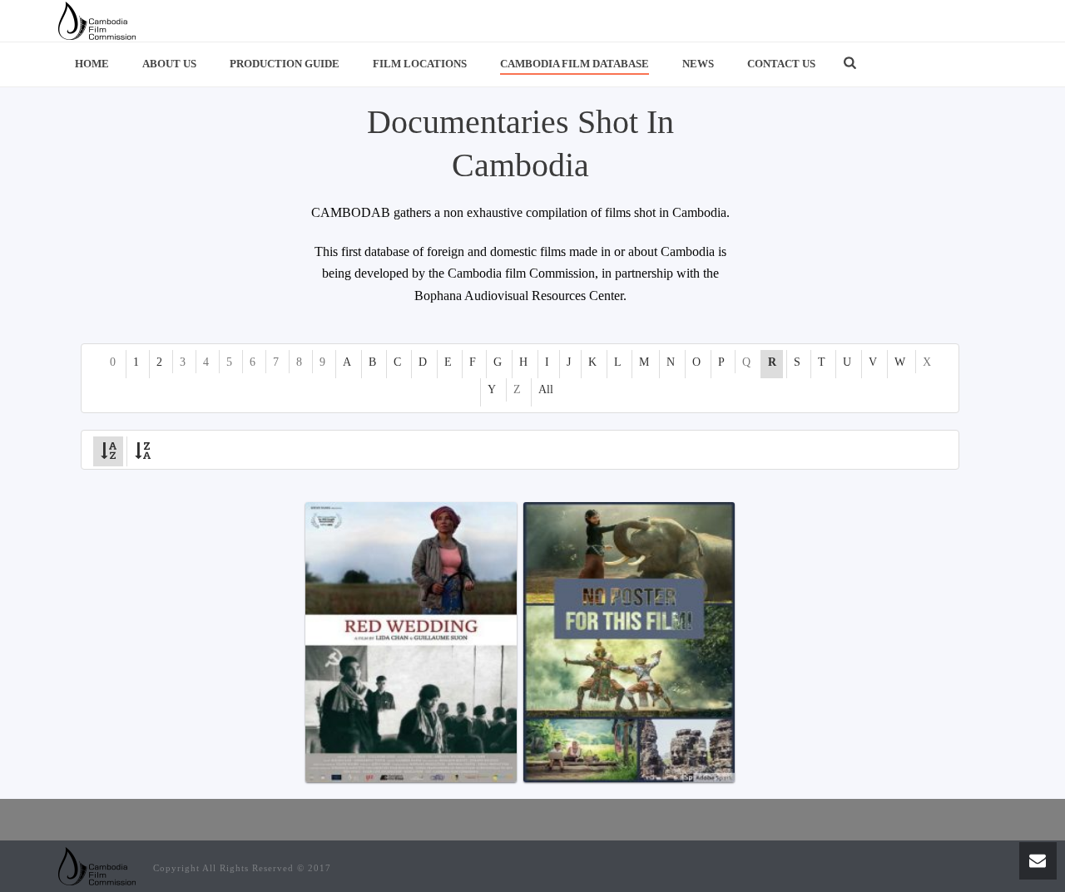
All (545, 389)
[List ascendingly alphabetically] (108, 449)
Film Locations (420, 63)
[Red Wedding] (410, 642)
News (698, 63)
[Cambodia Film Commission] (97, 21)
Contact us (781, 63)
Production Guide (284, 63)
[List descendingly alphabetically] (142, 449)
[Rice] (628, 642)
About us (169, 63)
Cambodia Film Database (574, 63)
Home (92, 63)
